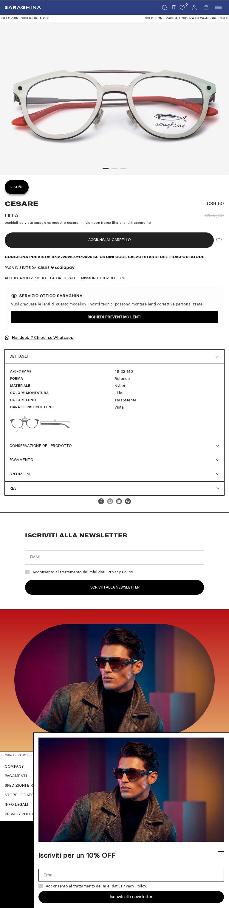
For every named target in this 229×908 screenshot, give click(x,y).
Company (14, 766)
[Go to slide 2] (114, 168)
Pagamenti (16, 776)
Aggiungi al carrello (109, 240)
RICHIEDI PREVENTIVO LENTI (115, 317)
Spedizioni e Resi (22, 785)
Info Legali (16, 805)
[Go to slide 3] (123, 168)
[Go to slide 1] (106, 168)
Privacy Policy (20, 814)
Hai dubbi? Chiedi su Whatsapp (43, 337)
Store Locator (21, 795)
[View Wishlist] (182, 7)
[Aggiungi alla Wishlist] (219, 240)
